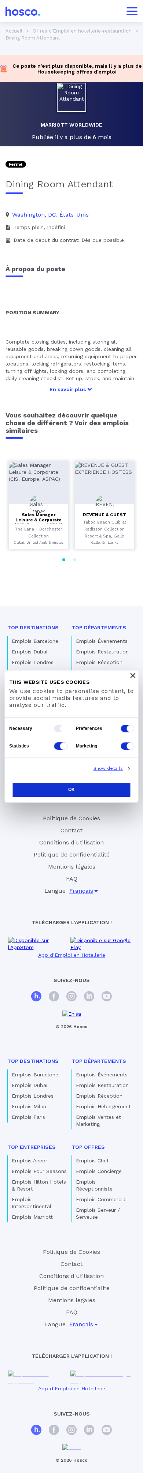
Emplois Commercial (101, 1199)
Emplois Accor (29, 1160)
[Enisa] (71, 1014)
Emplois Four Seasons (39, 1171)
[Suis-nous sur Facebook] (54, 997)
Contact (71, 830)
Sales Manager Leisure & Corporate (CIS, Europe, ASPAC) (38, 520)
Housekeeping (56, 72)
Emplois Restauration (102, 652)
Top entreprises (31, 1147)
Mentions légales (71, 866)
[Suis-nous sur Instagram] (71, 997)
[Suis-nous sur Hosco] (36, 997)
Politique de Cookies (71, 818)
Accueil (14, 31)
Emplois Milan (29, 1106)
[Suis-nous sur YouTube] (106, 997)
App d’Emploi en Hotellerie (71, 955)
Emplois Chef (92, 1160)
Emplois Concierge (99, 1171)
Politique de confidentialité (72, 854)
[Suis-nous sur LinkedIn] (89, 997)
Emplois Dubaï (29, 652)
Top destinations (33, 627)
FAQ (71, 878)
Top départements (99, 627)
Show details (108, 768)
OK (71, 789)
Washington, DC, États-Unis (50, 214)
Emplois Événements (102, 641)
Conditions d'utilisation (71, 842)
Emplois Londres (33, 662)
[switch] (127, 728)
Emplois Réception (99, 662)
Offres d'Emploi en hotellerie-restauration (82, 31)
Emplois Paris (28, 1117)
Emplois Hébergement (103, 1106)
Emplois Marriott (32, 1217)
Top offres (88, 1147)
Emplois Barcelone (35, 641)
